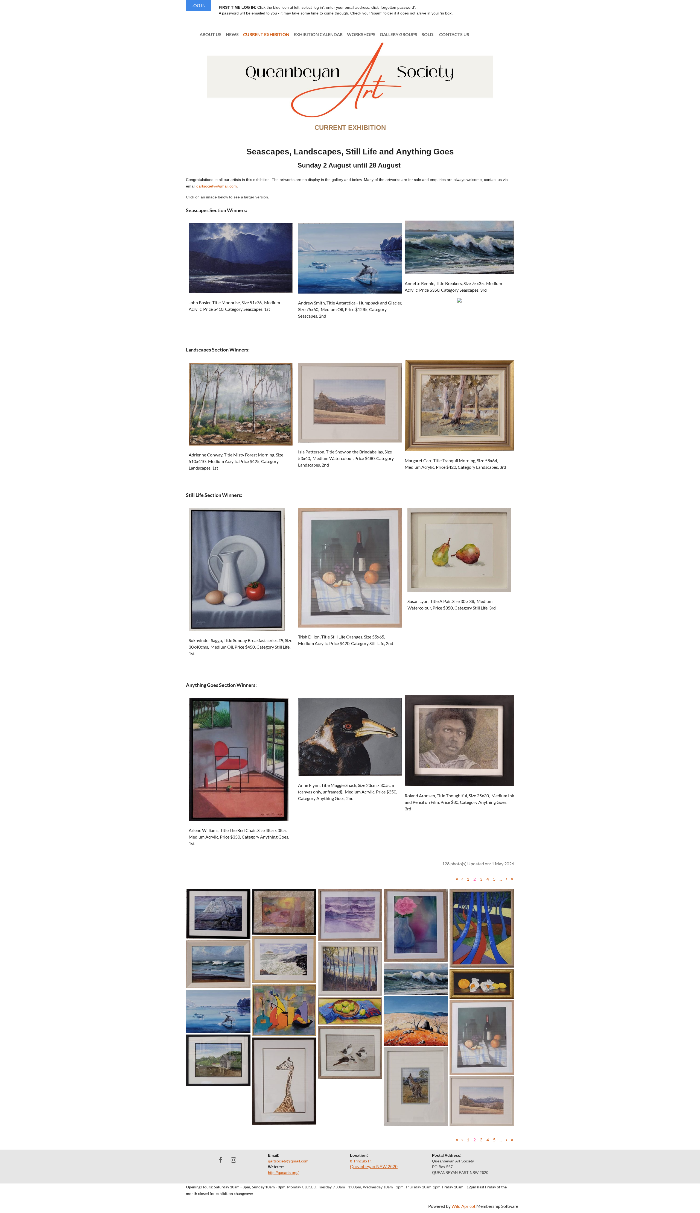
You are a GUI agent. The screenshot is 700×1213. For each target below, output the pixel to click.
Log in (198, 5)
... (501, 878)
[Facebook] (220, 1160)
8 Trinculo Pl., (362, 1161)
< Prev (462, 879)
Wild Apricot (463, 1206)
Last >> (512, 879)
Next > (506, 879)
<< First (457, 879)
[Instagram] (233, 1160)
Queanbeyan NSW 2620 (374, 1166)
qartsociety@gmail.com (216, 186)
